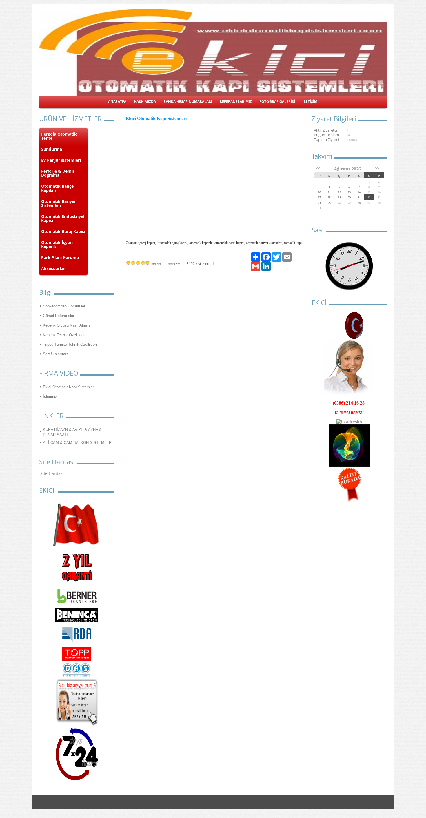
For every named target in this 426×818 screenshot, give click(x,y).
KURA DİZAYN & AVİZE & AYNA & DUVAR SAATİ (72, 432)
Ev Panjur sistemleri (61, 160)
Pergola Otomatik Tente (59, 136)
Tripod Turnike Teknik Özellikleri (70, 344)
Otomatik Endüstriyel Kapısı (62, 218)
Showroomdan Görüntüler (64, 306)
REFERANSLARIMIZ (236, 101)
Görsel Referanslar (58, 316)
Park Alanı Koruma (60, 257)
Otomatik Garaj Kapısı (63, 231)
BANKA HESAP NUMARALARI (187, 101)
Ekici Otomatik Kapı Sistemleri (69, 387)
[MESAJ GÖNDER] (77, 724)
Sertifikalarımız (55, 354)
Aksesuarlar (53, 268)
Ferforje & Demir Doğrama (57, 173)
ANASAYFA (117, 101)
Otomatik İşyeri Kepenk (57, 244)
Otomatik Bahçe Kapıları (57, 188)
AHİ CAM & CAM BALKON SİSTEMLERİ (78, 442)
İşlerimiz (50, 396)
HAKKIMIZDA (145, 101)
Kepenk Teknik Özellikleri (64, 335)
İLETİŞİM (310, 101)
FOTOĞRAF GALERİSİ (277, 101)
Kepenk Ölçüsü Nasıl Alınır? (66, 325)
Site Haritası (52, 473)
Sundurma (51, 149)
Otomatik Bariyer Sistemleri (58, 203)
